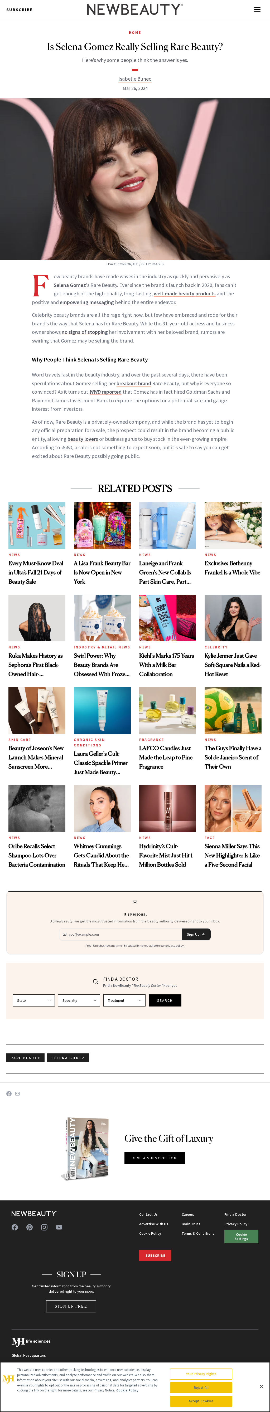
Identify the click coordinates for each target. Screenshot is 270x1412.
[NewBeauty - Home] (135, 9)
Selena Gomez (70, 285)
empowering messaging (87, 302)
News (14, 554)
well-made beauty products (185, 293)
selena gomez (68, 1058)
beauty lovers (83, 439)
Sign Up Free (71, 1306)
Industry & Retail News (102, 647)
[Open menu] (257, 9)
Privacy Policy (235, 1224)
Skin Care (19, 739)
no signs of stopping (85, 332)
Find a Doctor (235, 1214)
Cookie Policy (150, 1233)
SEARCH (165, 1000)
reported (106, 391)
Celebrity (216, 647)
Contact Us (148, 1214)
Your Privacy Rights (201, 1374)
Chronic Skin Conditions (89, 742)
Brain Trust (191, 1224)
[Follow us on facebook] (15, 1227)
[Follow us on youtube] (59, 1227)
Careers (188, 1214)
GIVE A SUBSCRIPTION (155, 1158)
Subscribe (19, 9)
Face (210, 837)
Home (135, 32)
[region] (135, 1387)
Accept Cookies (201, 1401)
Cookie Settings (241, 1236)
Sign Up (193, 934)
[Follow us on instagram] (44, 1227)
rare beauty (25, 1058)
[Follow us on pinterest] (29, 1227)
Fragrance (151, 739)
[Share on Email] (17, 1093)
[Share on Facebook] (9, 1093)
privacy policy (174, 945)
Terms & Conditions (198, 1233)
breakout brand (134, 383)
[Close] (261, 1386)
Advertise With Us (153, 1224)
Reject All (201, 1387)
